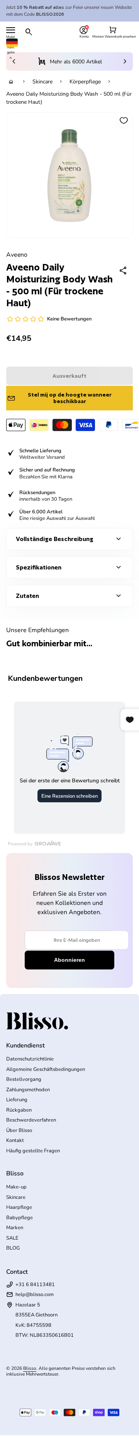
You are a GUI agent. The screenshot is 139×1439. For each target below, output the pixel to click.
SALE (12, 1238)
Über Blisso (19, 1130)
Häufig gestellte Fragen (33, 1150)
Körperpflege (85, 81)
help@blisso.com (34, 1294)
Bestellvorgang (23, 1079)
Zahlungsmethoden (28, 1089)
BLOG (13, 1248)
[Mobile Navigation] (10, 30)
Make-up (16, 1186)
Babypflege (19, 1217)
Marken (14, 1227)
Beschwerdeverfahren (31, 1120)
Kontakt (15, 1140)
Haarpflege (19, 1207)
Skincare (42, 81)
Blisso (29, 1368)
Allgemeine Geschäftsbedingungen (45, 1069)
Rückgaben (19, 1110)
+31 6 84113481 (35, 1284)
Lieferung (16, 1099)
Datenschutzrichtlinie (30, 1059)
